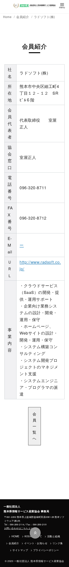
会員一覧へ (34, 426)
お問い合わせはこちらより (18, 528)
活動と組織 (53, 536)
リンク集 (58, 543)
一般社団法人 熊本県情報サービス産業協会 (39, 561)
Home (7, 17)
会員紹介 (14, 543)
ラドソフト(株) (44, 17)
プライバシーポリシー (46, 550)
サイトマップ (20, 550)
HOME (16, 536)
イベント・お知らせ (36, 543)
